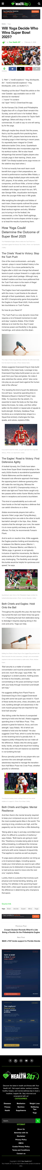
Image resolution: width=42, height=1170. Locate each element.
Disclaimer (21, 1136)
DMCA (21, 1143)
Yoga (9, 24)
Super (23, 909)
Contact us (21, 1153)
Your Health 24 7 (26, 1161)
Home (4, 24)
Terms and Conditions (21, 1150)
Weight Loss (35, 1103)
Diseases (7, 1103)
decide (16, 909)
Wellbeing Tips (35, 1108)
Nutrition (21, 1107)
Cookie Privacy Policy (21, 1146)
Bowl (9, 909)
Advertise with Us (21, 1132)
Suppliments (21, 1110)
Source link (6, 903)
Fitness (7, 1107)
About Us (21, 1129)
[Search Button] (38, 1120)
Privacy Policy (21, 1139)
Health (7, 1110)
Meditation (21, 1103)
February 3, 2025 (30, 42)
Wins (30, 909)
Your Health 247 (14, 42)
